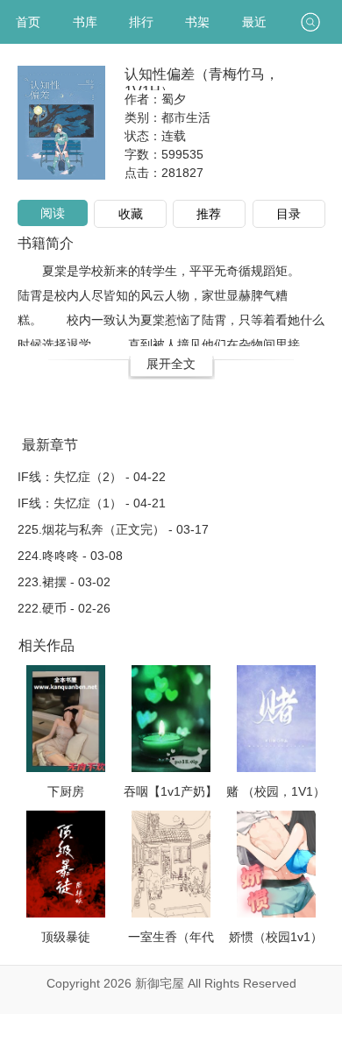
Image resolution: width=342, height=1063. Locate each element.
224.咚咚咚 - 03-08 (70, 556)
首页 (28, 22)
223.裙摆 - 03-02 (64, 582)
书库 (85, 22)
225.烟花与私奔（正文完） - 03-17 (113, 529)
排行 (141, 22)
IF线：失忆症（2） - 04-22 (92, 477)
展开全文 (171, 364)
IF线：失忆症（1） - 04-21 (92, 503)
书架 (197, 22)
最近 (254, 22)
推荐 (208, 214)
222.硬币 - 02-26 (64, 608)
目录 (288, 214)
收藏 (130, 214)
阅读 (52, 213)
